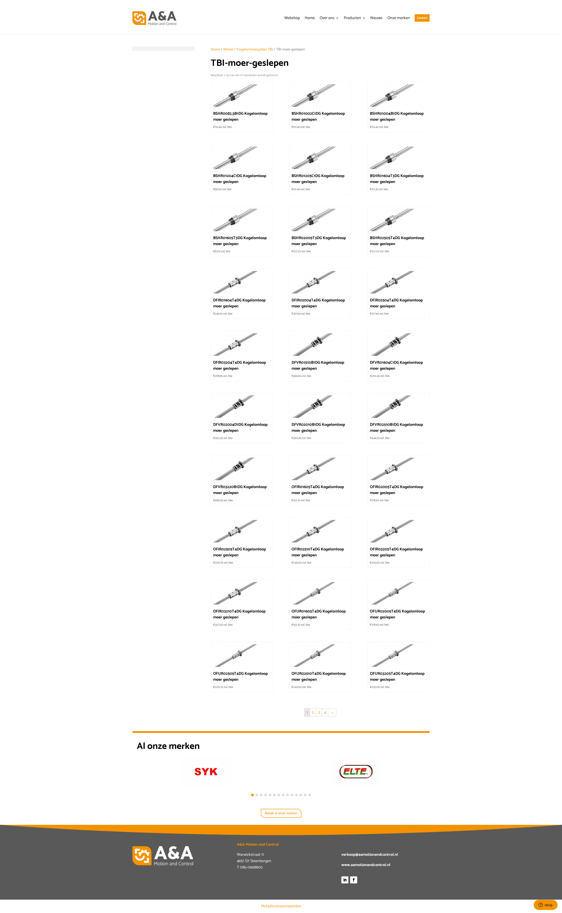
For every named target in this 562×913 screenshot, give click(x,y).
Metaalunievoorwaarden (281, 906)
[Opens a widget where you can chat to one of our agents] (545, 905)
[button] (252, 795)
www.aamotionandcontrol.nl (365, 865)
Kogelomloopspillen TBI (255, 49)
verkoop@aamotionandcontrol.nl (369, 854)
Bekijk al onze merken (281, 813)
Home (215, 49)
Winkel (228, 49)
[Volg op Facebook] (353, 879)
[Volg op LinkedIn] (344, 879)
